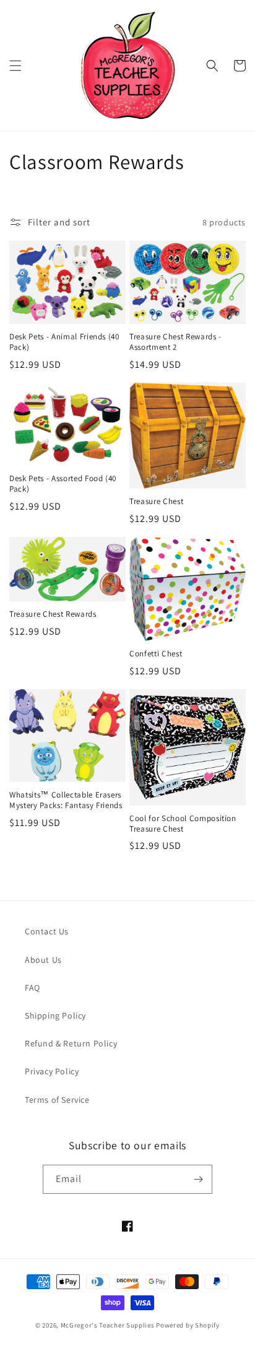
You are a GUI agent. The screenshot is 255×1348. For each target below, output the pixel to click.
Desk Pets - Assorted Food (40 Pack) (62, 484)
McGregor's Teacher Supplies (108, 1325)
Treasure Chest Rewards (53, 614)
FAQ (32, 987)
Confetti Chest (155, 654)
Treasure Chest (156, 502)
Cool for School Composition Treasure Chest (182, 824)
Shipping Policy (55, 1015)
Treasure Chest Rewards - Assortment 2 (175, 342)
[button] (15, 65)
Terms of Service (57, 1099)
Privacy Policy (52, 1071)
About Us (43, 959)
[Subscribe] (198, 1179)
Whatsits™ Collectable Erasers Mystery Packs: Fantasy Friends (66, 800)
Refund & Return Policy (71, 1043)
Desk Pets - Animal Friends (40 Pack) (64, 342)
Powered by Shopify (188, 1325)
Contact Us (47, 931)
